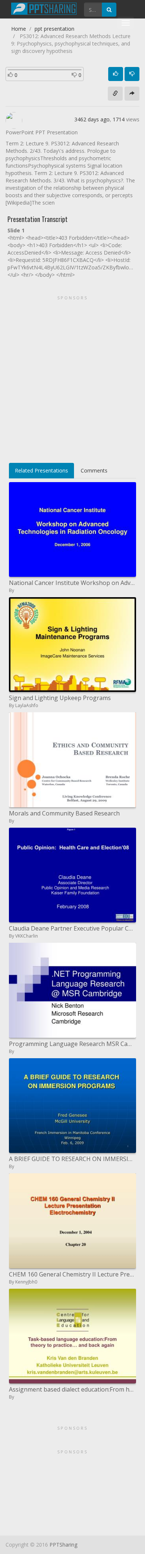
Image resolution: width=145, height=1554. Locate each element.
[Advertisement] (72, 377)
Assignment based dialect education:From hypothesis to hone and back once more (72, 1389)
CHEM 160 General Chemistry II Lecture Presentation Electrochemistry (72, 1274)
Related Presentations (41, 470)
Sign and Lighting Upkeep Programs (60, 698)
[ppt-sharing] (44, 7)
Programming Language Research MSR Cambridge (72, 1044)
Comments (94, 470)
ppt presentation (54, 28)
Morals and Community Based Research (64, 813)
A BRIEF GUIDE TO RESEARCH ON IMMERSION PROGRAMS (72, 1159)
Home (18, 28)
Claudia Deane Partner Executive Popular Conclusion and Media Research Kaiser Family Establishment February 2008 (72, 928)
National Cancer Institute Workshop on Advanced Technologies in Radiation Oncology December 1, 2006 (72, 583)
